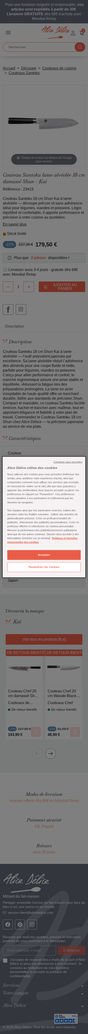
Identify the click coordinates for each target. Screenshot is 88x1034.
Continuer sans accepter (68, 461)
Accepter (44, 554)
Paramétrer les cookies (44, 567)
